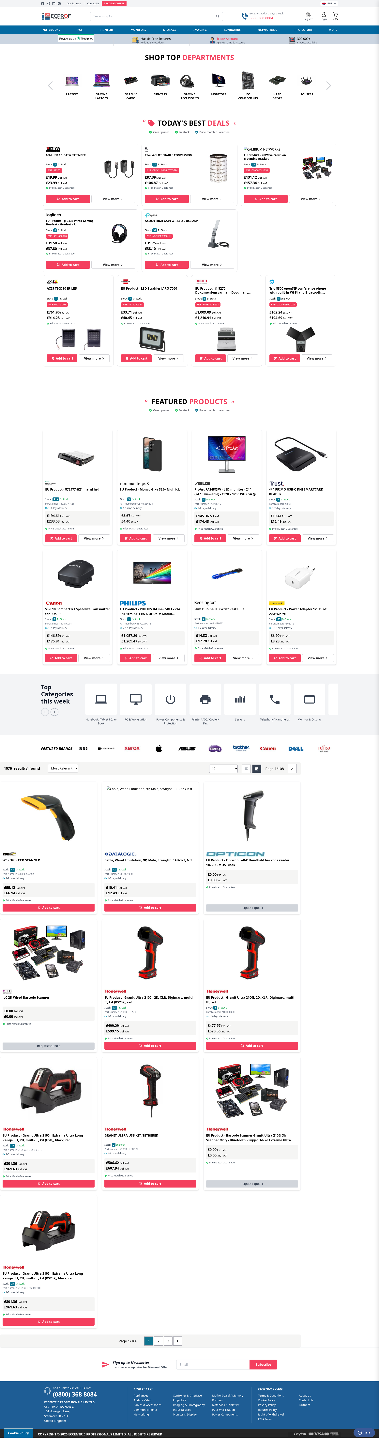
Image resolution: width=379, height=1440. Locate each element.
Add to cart (70, 199)
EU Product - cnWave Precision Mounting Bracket (265, 156)
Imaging (199, 30)
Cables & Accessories (147, 1405)
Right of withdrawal (271, 1414)
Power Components (225, 1414)
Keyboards (232, 30)
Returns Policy (267, 1410)
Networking (268, 30)
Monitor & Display (185, 1414)
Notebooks (51, 30)
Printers (107, 30)
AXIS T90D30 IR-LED (62, 288)
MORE (333, 30)
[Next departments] (328, 85)
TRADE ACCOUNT (114, 3)
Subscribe (263, 1364)
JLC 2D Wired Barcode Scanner (26, 997)
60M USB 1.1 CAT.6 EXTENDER (66, 155)
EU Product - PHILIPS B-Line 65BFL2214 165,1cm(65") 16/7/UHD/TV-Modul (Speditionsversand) (150, 614)
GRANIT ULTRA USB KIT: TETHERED (131, 1135)
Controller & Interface (187, 1395)
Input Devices (182, 1410)
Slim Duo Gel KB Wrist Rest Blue (219, 609)
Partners (304, 1405)
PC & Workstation (223, 1410)
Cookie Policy (266, 1400)
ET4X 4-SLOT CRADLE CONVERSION (168, 155)
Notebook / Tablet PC (226, 1405)
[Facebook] (42, 3)
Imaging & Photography (189, 1405)
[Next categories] (54, 712)
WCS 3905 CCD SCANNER (21, 860)
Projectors (303, 30)
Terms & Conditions (271, 1395)
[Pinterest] (59, 3)
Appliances (141, 1395)
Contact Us (93, 3)
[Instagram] (48, 3)
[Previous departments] (50, 85)
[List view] (246, 769)
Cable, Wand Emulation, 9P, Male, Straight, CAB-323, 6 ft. (148, 860)
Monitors (138, 30)
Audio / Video (142, 1400)
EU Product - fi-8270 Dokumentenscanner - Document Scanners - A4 (221, 292)
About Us (305, 1395)
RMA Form (265, 1419)
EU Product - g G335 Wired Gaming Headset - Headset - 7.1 (70, 222)
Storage (169, 30)
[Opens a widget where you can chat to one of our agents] (364, 1433)
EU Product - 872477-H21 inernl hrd (72, 489)
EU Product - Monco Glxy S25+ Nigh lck (150, 489)
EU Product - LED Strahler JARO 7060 (149, 288)
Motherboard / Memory (227, 1395)
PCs (80, 30)
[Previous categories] (45, 712)
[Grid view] (256, 769)
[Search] (217, 16)
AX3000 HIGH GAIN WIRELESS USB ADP (171, 221)
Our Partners (74, 3)
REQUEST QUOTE (252, 908)
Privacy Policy (267, 1405)
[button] (335, 16)
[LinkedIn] (53, 3)
